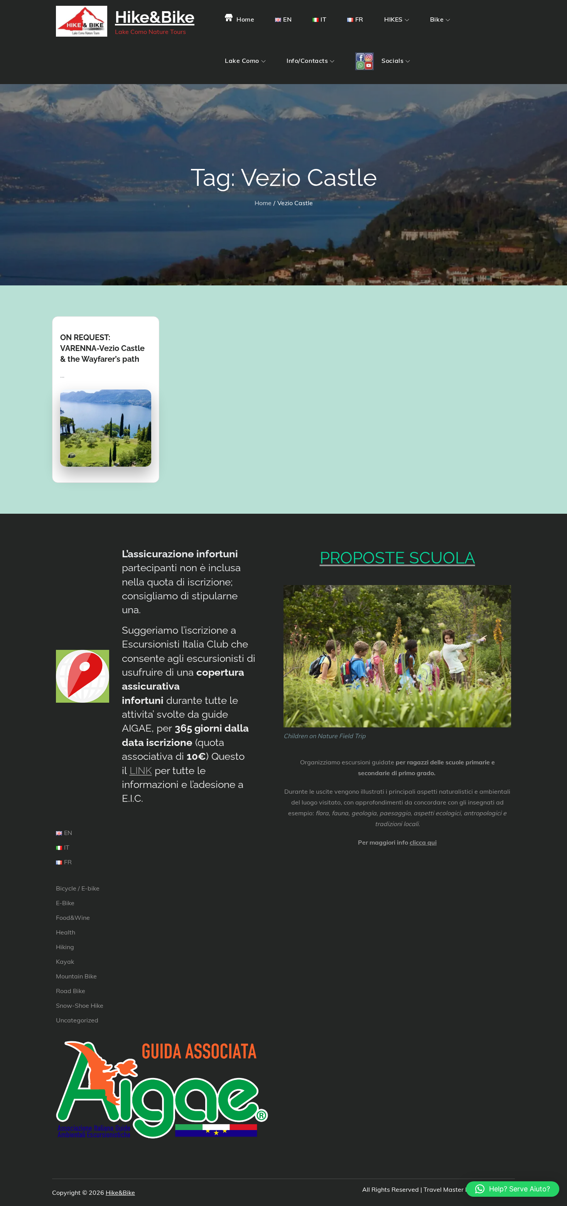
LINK (141, 770)
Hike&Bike (154, 17)
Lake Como (242, 60)
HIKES (393, 19)
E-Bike (65, 903)
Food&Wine (73, 917)
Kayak (65, 961)
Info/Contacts (307, 60)
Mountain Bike (76, 976)
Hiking (65, 947)
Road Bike (70, 991)
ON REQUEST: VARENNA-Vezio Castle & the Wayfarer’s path (102, 348)
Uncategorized (77, 1020)
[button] (512, 1189)
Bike (437, 19)
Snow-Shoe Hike (79, 1005)
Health (65, 932)
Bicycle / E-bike (78, 888)
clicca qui (423, 842)
